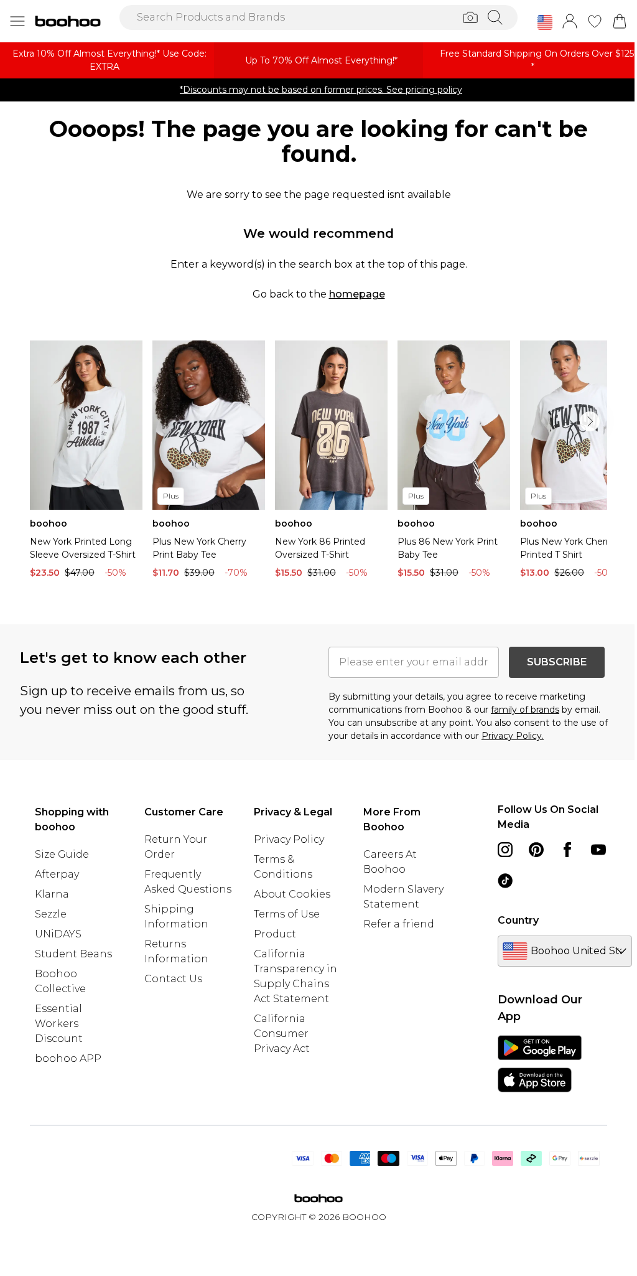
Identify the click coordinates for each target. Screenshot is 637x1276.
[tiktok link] (505, 880)
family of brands (525, 709)
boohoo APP (68, 1058)
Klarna (52, 894)
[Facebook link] (567, 849)
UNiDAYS (58, 934)
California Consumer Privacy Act (282, 1033)
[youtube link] (598, 849)
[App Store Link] (540, 1063)
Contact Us (173, 979)
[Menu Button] (17, 21)
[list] (318, 462)
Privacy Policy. (512, 735)
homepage (357, 294)
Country (518, 920)
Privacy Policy (289, 839)
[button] (544, 22)
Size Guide (62, 854)
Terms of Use (287, 914)
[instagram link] (505, 849)
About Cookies (292, 894)
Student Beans (73, 954)
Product (275, 934)
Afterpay (57, 874)
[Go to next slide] (590, 421)
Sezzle (51, 914)
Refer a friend (398, 924)
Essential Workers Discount (59, 1023)
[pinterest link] (536, 849)
